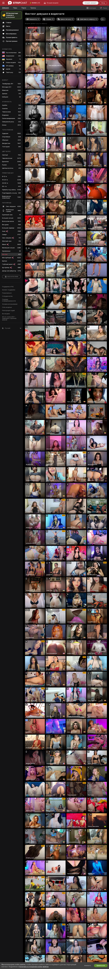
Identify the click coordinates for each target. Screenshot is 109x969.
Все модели (6, 313)
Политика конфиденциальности (9, 300)
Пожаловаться (6, 293)
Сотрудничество (7, 296)
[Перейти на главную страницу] (17, 3)
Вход (103, 3)
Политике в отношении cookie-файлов (34, 967)
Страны (48, 19)
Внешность (33, 19)
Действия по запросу (87, 19)
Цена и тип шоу (66, 19)
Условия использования (9, 304)
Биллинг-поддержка (8, 290)
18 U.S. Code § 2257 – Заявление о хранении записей (9, 318)
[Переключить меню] (3, 3)
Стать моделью (7, 307)
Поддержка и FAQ (8, 286)
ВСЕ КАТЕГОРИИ (12, 276)
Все (103, 19)
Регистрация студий (8, 310)
